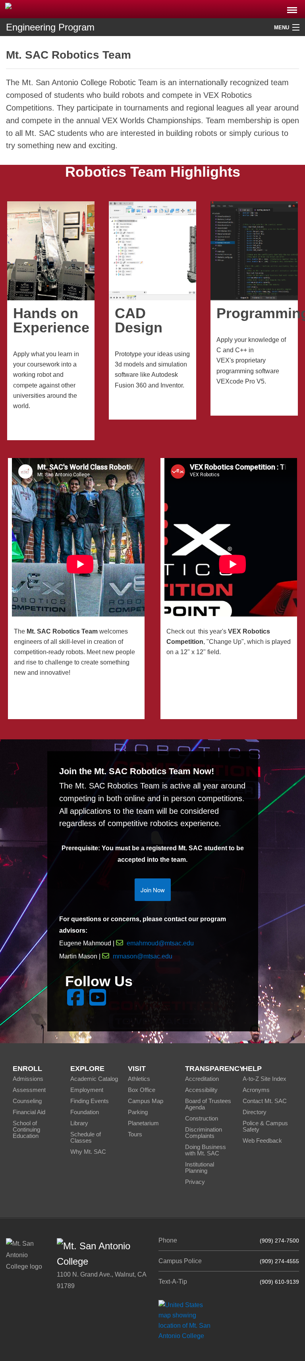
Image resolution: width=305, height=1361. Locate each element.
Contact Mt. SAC (265, 1101)
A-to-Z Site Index (264, 1078)
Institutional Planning (199, 1167)
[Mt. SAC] (63, 8)
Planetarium (143, 1123)
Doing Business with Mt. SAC (205, 1150)
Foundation (84, 1112)
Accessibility (201, 1089)
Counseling (27, 1101)
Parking (138, 1112)
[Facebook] (75, 1002)
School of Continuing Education (26, 1129)
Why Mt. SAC (88, 1151)
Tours (135, 1134)
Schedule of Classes (85, 1137)
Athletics (139, 1078)
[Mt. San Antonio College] (187, 1320)
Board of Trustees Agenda (208, 1104)
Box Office (141, 1089)
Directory (254, 1112)
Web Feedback (262, 1140)
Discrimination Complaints (203, 1132)
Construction (201, 1118)
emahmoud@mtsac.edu (160, 943)
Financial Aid (29, 1112)
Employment (86, 1089)
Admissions (28, 1078)
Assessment (29, 1089)
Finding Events (89, 1101)
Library (79, 1123)
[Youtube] (97, 1002)
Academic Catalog (94, 1078)
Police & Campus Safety (265, 1126)
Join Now (153, 890)
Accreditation (202, 1078)
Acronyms (256, 1089)
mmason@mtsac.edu (142, 956)
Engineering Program (50, 27)
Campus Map (145, 1101)
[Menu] (292, 8)
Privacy (195, 1181)
